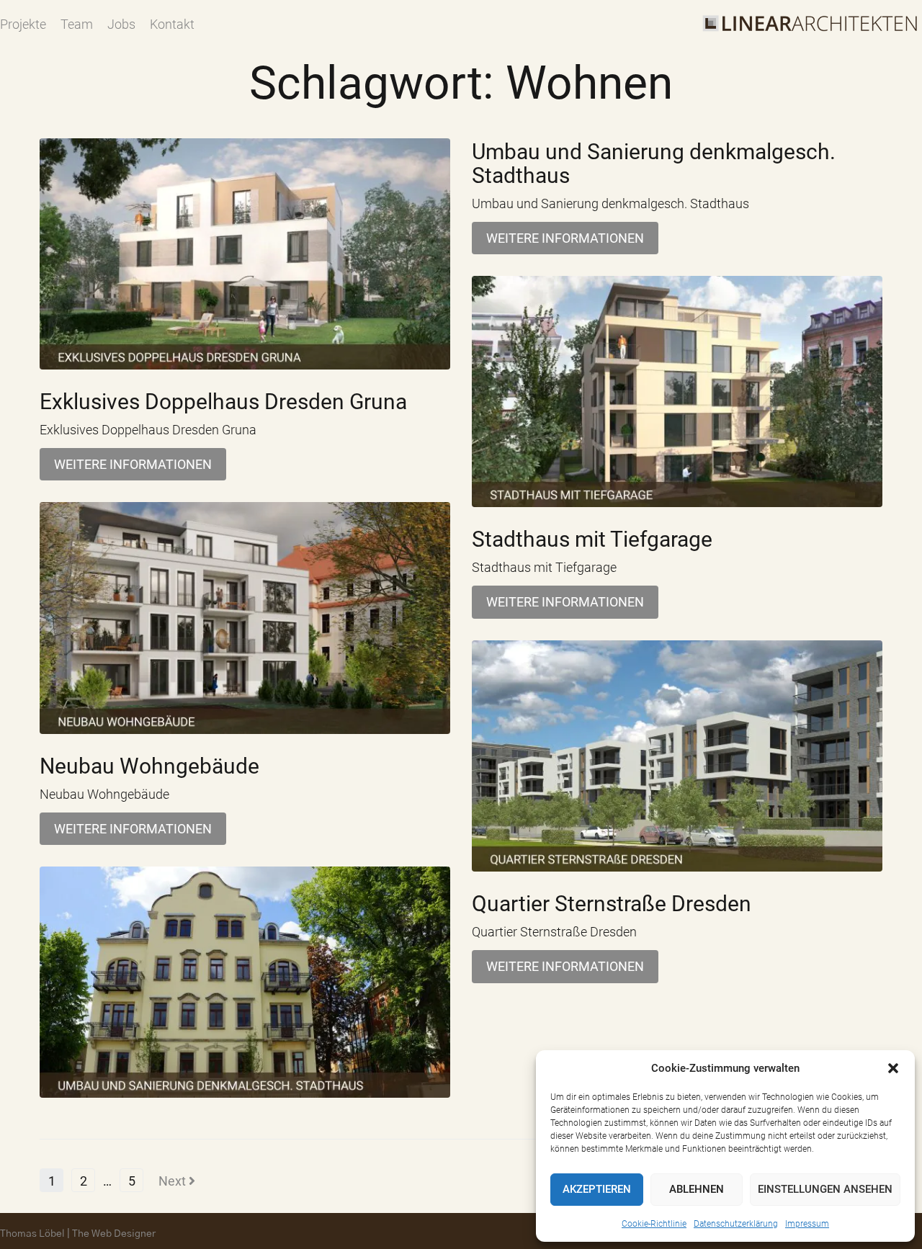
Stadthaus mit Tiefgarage (592, 539)
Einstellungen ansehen (825, 1189)
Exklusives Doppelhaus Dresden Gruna (223, 401)
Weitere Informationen (133, 464)
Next (173, 1180)
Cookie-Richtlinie (654, 1224)
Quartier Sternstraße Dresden (611, 903)
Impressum (807, 1224)
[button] (893, 1068)
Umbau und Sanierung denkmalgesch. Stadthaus (654, 163)
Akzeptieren (597, 1189)
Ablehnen (696, 1189)
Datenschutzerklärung (736, 1224)
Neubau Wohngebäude (149, 766)
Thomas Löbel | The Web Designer (78, 1234)
